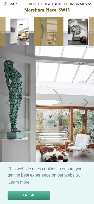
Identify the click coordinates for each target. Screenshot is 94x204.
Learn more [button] (19, 182)
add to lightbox (44, 3)
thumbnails (76, 3)
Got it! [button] (28, 195)
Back (12, 3)
